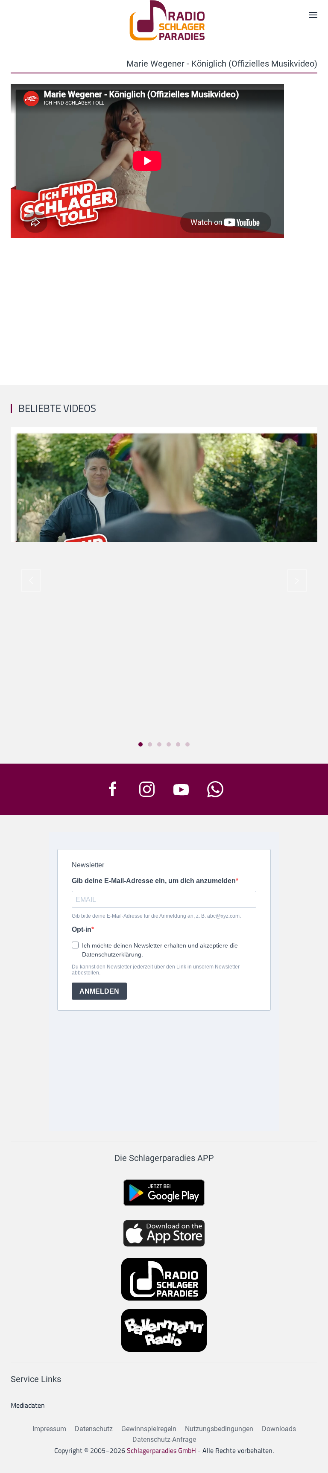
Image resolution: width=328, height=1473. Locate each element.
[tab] (140, 744)
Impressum (49, 1429)
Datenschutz (94, 1429)
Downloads (279, 1429)
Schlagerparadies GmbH (161, 1450)
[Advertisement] (164, 308)
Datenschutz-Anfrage (164, 1439)
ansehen (164, 493)
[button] (31, 580)
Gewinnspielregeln (148, 1429)
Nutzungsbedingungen (219, 1429)
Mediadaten (28, 1405)
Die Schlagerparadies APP (164, 1158)
